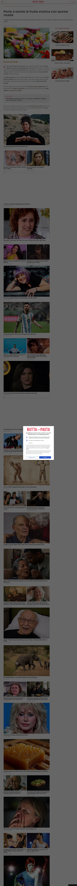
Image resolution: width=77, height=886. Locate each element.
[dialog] (38, 443)
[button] (38, 443)
